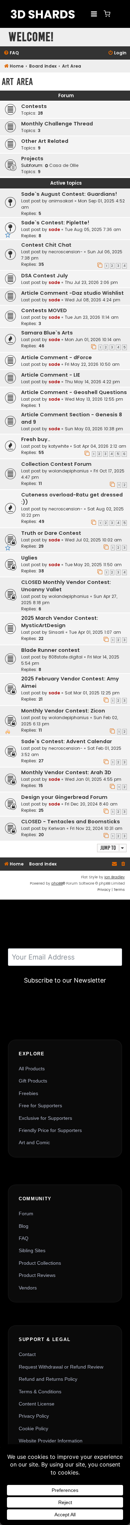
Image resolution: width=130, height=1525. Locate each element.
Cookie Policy (33, 1428)
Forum (26, 1213)
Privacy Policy (34, 1416)
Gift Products (33, 1081)
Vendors (28, 1288)
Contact (27, 1354)
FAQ (23, 1238)
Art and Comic (34, 1142)
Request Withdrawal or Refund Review (61, 1367)
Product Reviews (37, 1275)
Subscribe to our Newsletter (65, 980)
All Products (32, 1068)
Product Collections (40, 1263)
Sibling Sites (32, 1250)
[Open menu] (93, 13)
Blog (23, 1226)
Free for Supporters (40, 1105)
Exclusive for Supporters (45, 1118)
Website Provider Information (51, 1440)
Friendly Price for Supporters (50, 1130)
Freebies (28, 1093)
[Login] (118, 14)
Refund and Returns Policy (48, 1379)
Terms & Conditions (40, 1391)
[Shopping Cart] (107, 13)
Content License (36, 1404)
